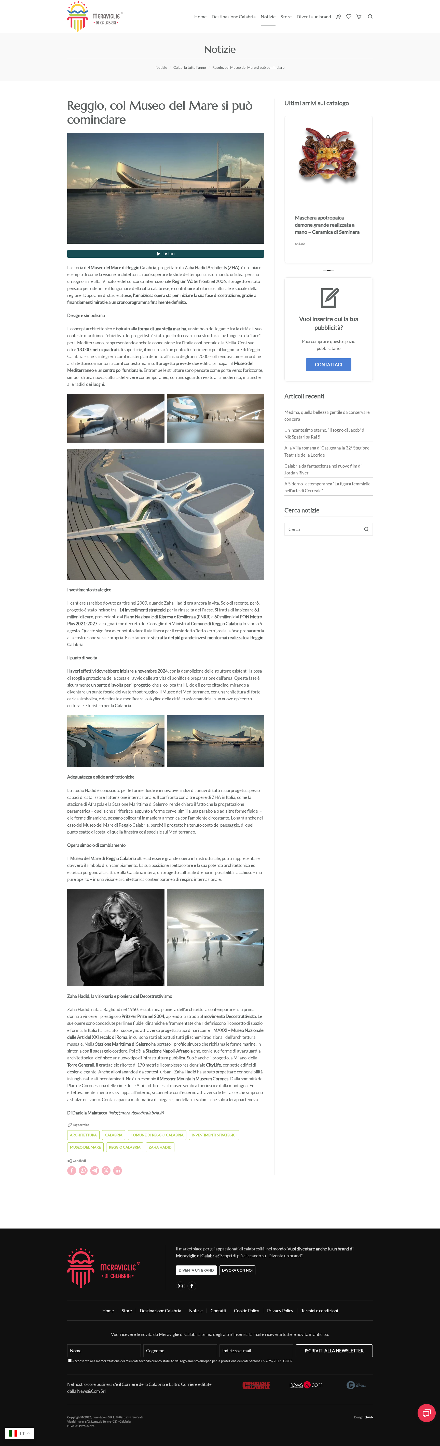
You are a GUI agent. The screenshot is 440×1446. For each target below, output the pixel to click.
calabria (113, 1135)
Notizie (268, 16)
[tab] (325, 270)
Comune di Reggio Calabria (157, 1135)
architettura (83, 1135)
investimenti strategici (214, 1135)
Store (127, 1310)
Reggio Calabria (125, 1147)
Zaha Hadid (160, 1147)
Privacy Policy (280, 1310)
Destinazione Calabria (234, 16)
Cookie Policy (246, 1310)
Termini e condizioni (319, 1310)
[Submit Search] (366, 529)
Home (200, 16)
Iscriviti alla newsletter (334, 1350)
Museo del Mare (85, 1147)
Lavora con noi (237, 1270)
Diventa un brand (314, 16)
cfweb (369, 1417)
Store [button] (286, 16)
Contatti (218, 1310)
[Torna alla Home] (95, 16)
